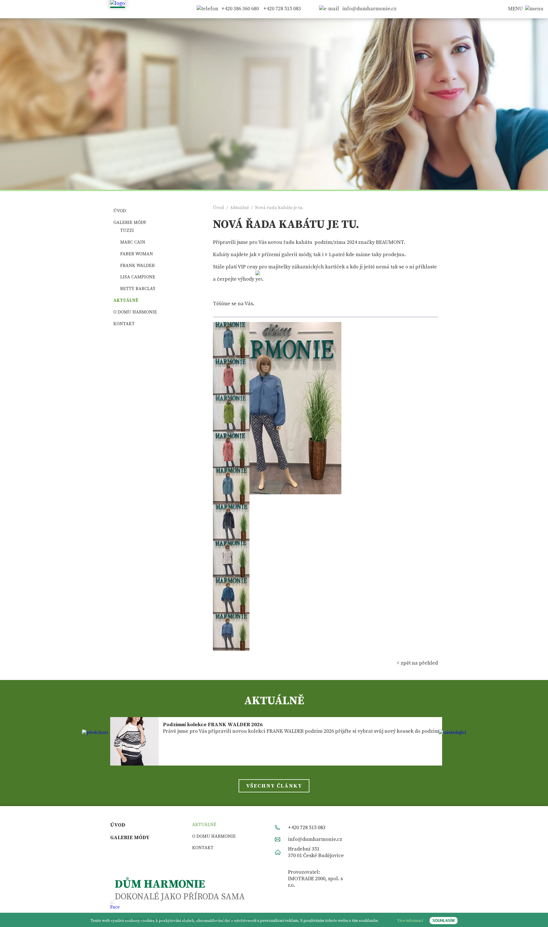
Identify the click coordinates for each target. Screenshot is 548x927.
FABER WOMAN (136, 254)
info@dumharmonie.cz (369, 8)
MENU (515, 8)
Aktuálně (239, 208)
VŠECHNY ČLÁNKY (274, 786)
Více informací (410, 920)
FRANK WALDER (137, 265)
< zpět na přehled (417, 663)
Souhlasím (443, 920)
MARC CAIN (132, 242)
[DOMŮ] (117, 3)
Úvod (218, 208)
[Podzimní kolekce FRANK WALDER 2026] (134, 741)
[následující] (452, 732)
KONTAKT (124, 324)
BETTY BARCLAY (138, 289)
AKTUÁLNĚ (125, 300)
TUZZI (127, 230)
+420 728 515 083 (282, 8)
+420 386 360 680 (240, 8)
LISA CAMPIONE (137, 277)
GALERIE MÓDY (129, 222)
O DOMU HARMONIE (135, 312)
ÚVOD (119, 211)
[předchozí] (95, 732)
